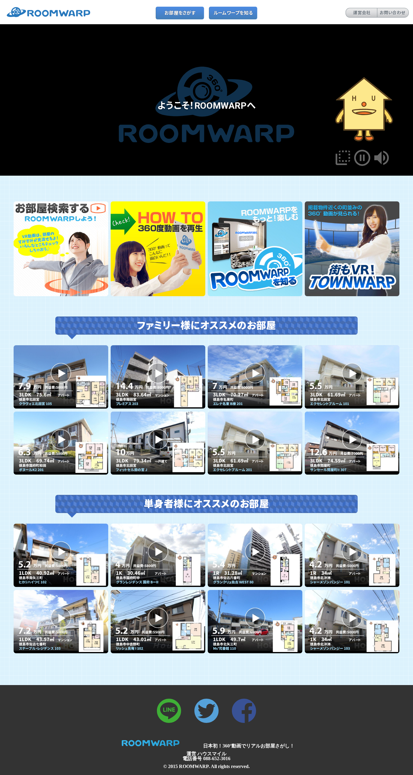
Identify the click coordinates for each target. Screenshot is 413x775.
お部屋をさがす (179, 13)
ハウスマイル (211, 753)
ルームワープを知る (233, 13)
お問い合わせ (392, 12)
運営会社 (361, 12)
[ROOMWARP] (51, 16)
